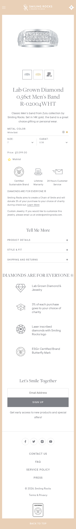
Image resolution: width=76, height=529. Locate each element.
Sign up (38, 402)
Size (10, 139)
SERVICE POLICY (38, 469)
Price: (10, 152)
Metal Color (16, 129)
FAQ (38, 461)
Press (38, 477)
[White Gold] (63, 132)
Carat (43, 139)
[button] (9, 160)
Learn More (33, 205)
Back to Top (38, 523)
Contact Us (38, 453)
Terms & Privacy (38, 495)
